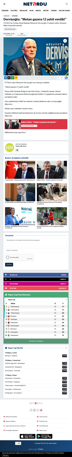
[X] (34, 410)
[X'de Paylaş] (8, 77)
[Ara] (67, 4)
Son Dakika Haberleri (11, 430)
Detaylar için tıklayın (36, 341)
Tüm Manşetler (43, 426)
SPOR (31, 11)
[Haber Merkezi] (9, 147)
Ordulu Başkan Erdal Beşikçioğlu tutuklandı (19, 202)
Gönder (9, 264)
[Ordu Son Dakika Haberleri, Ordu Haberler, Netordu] (35, 4)
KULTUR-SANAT (64, 11)
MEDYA (38, 11)
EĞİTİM (45, 11)
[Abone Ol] (66, 78)
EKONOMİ (23, 11)
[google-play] (44, 436)
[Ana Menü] (4, 4)
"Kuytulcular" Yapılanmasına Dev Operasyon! (20, 180)
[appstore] (27, 436)
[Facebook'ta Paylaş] (5, 77)
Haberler (6, 16)
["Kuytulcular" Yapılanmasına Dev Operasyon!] (20, 170)
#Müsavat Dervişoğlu (10, 29)
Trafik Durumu (43, 421)
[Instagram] (37, 410)
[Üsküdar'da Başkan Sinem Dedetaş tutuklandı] (20, 216)
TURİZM (54, 11)
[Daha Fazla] (16, 77)
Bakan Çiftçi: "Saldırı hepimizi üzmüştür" (50, 180)
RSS (19, 443)
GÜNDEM (4, 11)
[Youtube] (41, 410)
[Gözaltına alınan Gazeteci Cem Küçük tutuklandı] (52, 192)
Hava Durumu (43, 416)
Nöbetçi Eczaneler (11, 416)
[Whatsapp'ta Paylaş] (12, 77)
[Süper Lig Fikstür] (66, 348)
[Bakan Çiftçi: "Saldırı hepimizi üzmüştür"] (52, 170)
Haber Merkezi (21, 146)
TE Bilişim (40, 449)
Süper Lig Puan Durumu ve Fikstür (16, 426)
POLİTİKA (14, 11)
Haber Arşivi (43, 430)
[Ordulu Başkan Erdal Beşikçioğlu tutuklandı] (20, 192)
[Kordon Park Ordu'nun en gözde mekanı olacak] (52, 216)
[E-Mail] (17, 150)
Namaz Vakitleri (10, 421)
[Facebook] (31, 410)
